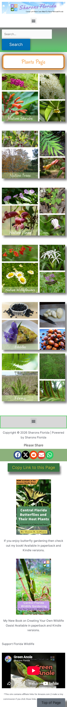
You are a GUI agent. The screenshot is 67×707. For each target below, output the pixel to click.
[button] (34, 21)
